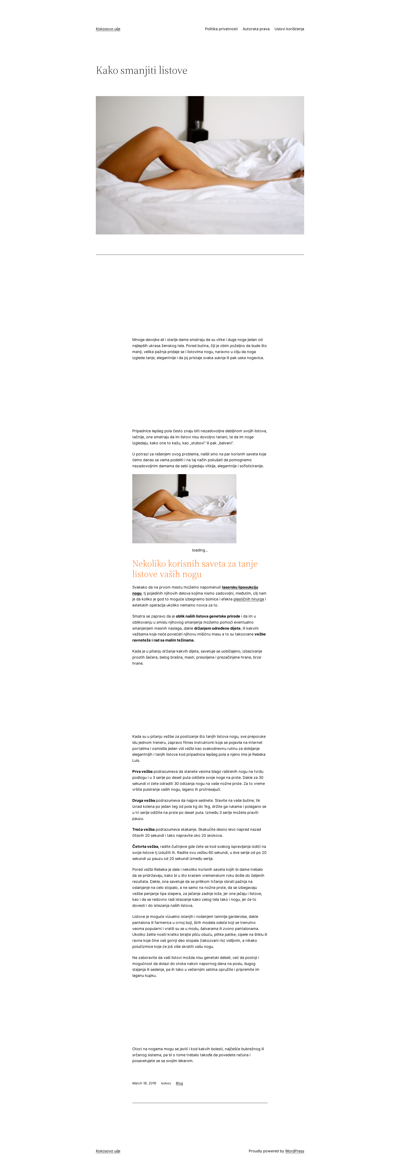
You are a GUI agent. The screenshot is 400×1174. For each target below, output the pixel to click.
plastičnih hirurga (249, 599)
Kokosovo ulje (108, 29)
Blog (179, 1083)
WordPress (294, 1151)
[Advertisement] (200, 301)
